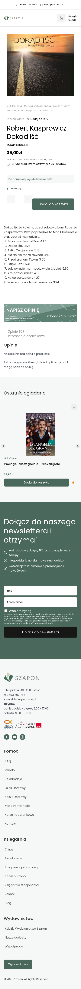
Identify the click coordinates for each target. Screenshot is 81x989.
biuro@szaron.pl (53, 4)
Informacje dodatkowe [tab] (26, 336)
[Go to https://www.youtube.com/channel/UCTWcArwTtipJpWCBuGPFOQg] (14, 737)
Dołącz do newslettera (40, 632)
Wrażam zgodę (20, 611)
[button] (37, 119)
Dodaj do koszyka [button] (36, 482)
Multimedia (15, 106)
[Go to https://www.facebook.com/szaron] (6, 737)
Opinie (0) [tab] (16, 331)
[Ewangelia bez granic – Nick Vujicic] (40, 434)
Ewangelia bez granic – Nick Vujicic (32, 464)
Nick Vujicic (10, 458)
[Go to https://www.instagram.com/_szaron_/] (22, 737)
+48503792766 (28, 4)
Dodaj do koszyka (53, 204)
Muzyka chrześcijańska (37, 106)
